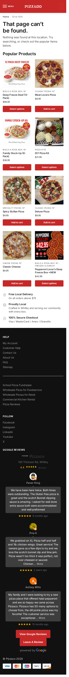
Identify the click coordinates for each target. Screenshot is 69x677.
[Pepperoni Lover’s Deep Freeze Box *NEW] (49, 245)
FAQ (5, 362)
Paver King (33, 482)
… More (38, 563)
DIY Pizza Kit (42, 153)
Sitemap (8, 367)
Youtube (8, 436)
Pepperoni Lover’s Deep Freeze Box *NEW (48, 271)
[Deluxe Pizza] (49, 190)
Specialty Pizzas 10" (14, 208)
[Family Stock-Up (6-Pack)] (17, 132)
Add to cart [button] (49, 108)
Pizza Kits (40, 150)
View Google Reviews (33, 634)
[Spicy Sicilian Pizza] (17, 190)
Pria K (33, 533)
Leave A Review (33, 642)
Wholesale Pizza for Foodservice (22, 389)
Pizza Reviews (11, 404)
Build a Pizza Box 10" (14, 91)
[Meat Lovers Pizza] (49, 73)
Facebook (9, 422)
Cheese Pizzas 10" (12, 263)
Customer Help (12, 347)
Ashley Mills (33, 587)
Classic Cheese (12, 266)
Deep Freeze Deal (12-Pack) (15, 96)
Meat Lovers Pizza (45, 94)
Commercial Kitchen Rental (19, 399)
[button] (60, 6)
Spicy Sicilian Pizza (13, 211)
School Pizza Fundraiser (17, 385)
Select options (17, 108)
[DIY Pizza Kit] (49, 132)
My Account (10, 343)
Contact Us (9, 352)
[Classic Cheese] (17, 245)
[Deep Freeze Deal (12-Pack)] (17, 73)
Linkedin (8, 432)
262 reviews (42, 468)
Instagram (9, 427)
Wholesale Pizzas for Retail (19, 394)
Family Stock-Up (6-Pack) (14, 155)
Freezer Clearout (45, 266)
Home (6, 16)
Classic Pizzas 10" (45, 91)
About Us (8, 357)
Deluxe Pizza (42, 211)
